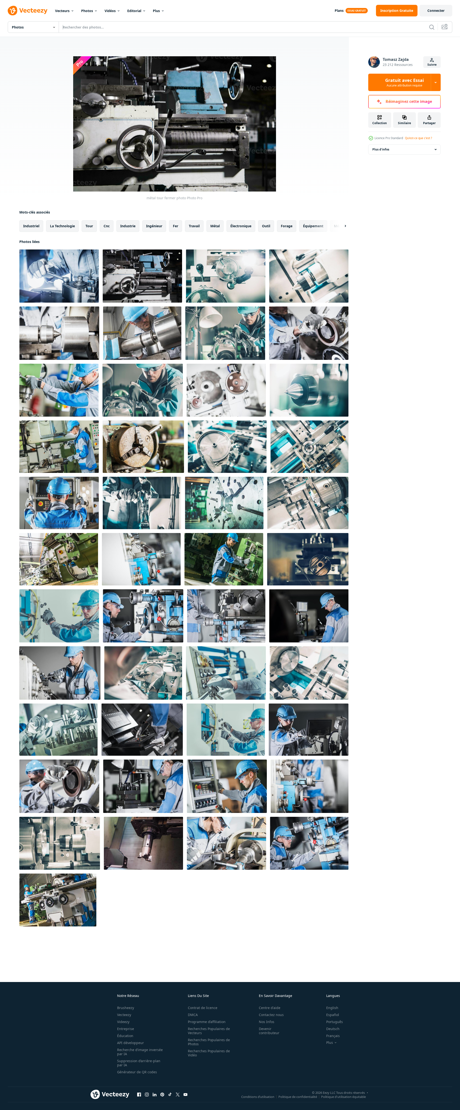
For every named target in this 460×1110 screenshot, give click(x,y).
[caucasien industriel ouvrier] (59, 673)
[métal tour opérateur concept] (59, 276)
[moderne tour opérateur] (143, 673)
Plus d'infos (380, 149)
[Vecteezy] (27, 10)
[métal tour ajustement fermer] (309, 446)
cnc (107, 226)
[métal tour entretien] (309, 843)
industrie (127, 226)
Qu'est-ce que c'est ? (418, 138)
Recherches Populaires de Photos (209, 1042)
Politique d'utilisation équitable (343, 1096)
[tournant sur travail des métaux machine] (226, 673)
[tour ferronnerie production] (225, 333)
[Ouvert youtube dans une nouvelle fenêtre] (185, 1094)
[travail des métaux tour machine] (141, 559)
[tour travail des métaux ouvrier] (308, 730)
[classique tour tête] (143, 446)
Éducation (125, 1035)
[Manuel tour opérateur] (59, 786)
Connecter (436, 10)
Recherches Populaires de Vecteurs (209, 1030)
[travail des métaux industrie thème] (59, 333)
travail (194, 226)
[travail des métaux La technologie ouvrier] (142, 390)
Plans (339, 10)
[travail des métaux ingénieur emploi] (226, 730)
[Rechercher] (432, 27)
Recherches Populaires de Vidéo (209, 1053)
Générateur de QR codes (137, 1072)
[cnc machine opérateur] (227, 786)
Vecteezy (124, 1014)
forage (286, 226)
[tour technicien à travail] (226, 843)
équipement (313, 226)
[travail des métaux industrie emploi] (59, 446)
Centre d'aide (269, 1007)
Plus (156, 10)
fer (175, 226)
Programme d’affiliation (207, 1021)
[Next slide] (341, 226)
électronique (240, 226)
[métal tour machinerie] (58, 559)
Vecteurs (62, 10)
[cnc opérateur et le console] (59, 503)
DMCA (193, 1014)
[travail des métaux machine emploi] (223, 559)
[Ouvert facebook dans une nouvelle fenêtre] (139, 1094)
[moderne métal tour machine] (226, 390)
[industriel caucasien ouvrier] (308, 615)
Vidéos (110, 10)
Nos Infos (266, 1021)
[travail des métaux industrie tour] (58, 730)
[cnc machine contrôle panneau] (142, 730)
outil (266, 226)
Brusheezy (125, 1007)
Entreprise (125, 1028)
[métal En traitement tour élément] (309, 390)
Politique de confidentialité (297, 1096)
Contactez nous (271, 1014)
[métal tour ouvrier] (142, 503)
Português (334, 1021)
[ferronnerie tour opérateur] (226, 615)
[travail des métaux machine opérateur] (59, 615)
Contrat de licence (202, 1007)
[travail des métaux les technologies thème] (143, 786)
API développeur (130, 1042)
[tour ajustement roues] (225, 276)
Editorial (134, 10)
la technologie (62, 226)
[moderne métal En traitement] (309, 673)
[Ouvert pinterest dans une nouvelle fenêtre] (162, 1094)
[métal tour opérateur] (308, 333)
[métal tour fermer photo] (142, 276)
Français (333, 1035)
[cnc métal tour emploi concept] (227, 446)
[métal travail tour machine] (59, 843)
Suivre (432, 65)
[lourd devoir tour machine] (224, 503)
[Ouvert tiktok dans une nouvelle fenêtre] (170, 1094)
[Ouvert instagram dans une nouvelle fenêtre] (147, 1094)
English (332, 1007)
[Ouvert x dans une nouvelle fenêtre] (178, 1094)
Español (332, 1014)
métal (215, 226)
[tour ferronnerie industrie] (142, 333)
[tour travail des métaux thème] (59, 390)
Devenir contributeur (269, 1030)
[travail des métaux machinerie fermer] (307, 559)
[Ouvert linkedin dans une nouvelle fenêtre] (154, 1094)
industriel (31, 226)
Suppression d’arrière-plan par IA (138, 1063)
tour (89, 226)
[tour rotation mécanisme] (308, 276)
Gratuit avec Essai (404, 82)
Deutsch (333, 1028)
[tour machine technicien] (143, 615)
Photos (87, 10)
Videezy (123, 1021)
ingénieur (154, 226)
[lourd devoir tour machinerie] (57, 900)
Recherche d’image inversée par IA (140, 1051)
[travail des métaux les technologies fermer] (309, 786)
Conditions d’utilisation (257, 1096)
